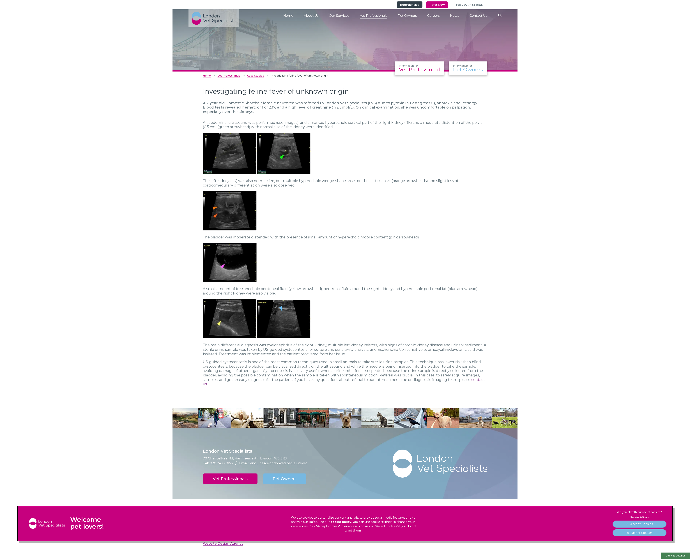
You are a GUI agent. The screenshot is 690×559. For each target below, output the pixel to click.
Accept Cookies (641, 524)
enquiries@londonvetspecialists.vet (278, 463)
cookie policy (341, 522)
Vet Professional (419, 68)
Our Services (339, 16)
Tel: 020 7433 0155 (469, 4)
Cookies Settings (675, 555)
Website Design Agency (223, 544)
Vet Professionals (373, 16)
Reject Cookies (641, 533)
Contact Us (478, 16)
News (454, 16)
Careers (433, 16)
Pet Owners (407, 16)
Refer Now (437, 4)
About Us (311, 16)
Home (288, 16)
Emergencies (409, 4)
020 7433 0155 (221, 463)
